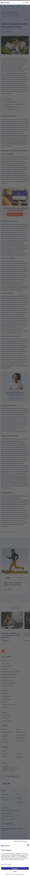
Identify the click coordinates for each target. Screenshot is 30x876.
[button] (24, 3)
